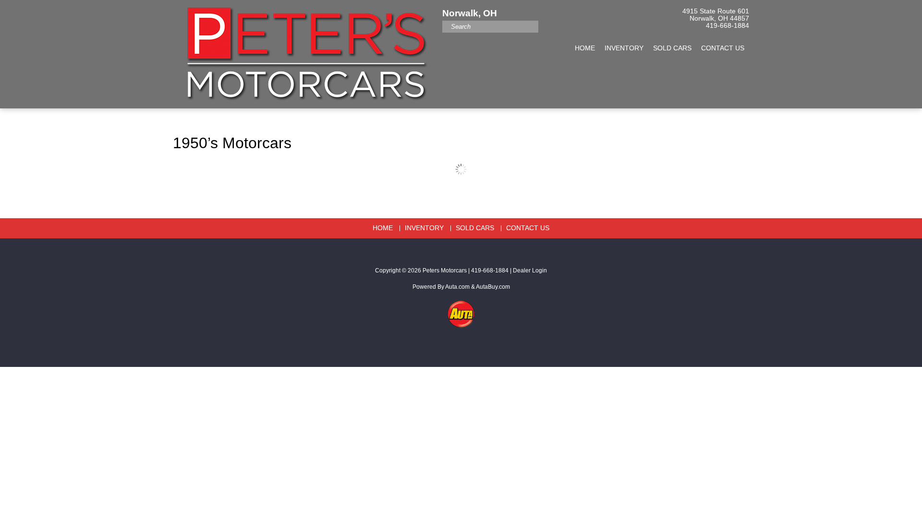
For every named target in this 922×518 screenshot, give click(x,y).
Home (585, 48)
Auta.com (457, 286)
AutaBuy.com (493, 286)
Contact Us (722, 48)
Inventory (624, 48)
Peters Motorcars (445, 270)
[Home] (304, 49)
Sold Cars (672, 48)
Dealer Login (530, 270)
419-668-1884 (727, 25)
